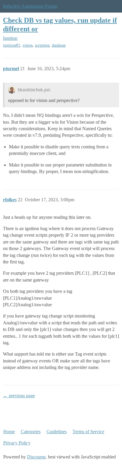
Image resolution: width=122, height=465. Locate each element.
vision (28, 45)
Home (9, 431)
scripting (42, 45)
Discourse (36, 456)
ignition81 (11, 45)
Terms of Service (88, 431)
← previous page (19, 395)
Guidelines (56, 431)
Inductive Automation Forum (30, 6)
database (59, 45)
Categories (31, 431)
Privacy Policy (16, 442)
